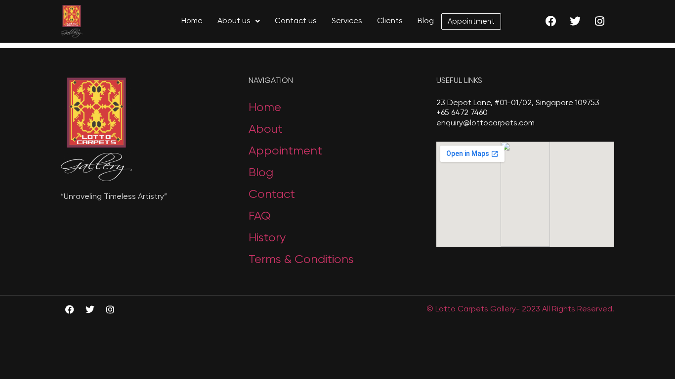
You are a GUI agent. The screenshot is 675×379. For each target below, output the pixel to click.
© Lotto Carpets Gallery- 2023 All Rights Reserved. (520, 309)
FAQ (260, 216)
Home (192, 21)
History (267, 238)
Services (347, 21)
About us (234, 21)
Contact (272, 194)
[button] (238, 21)
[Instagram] (599, 21)
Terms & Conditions (301, 259)
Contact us (296, 21)
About (266, 129)
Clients (390, 21)
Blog (426, 21)
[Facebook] (551, 21)
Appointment (471, 21)
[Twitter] (575, 21)
